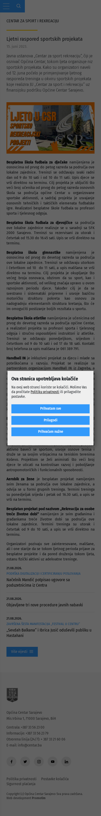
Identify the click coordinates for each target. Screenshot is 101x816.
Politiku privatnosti (45, 392)
